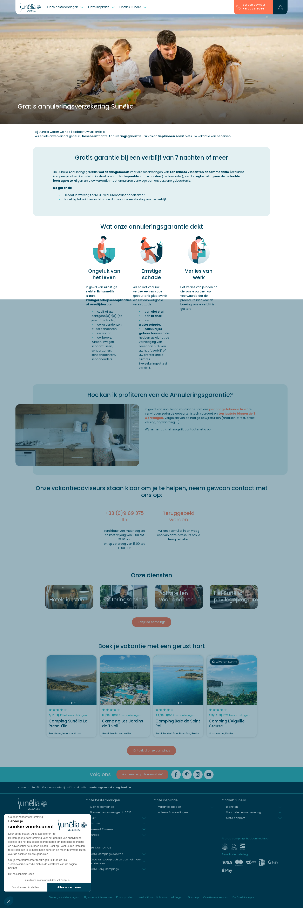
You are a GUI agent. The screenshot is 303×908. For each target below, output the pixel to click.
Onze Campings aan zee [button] (106, 854)
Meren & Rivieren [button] (101, 829)
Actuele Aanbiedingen (173, 812)
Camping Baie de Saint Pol (177, 723)
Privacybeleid (125, 897)
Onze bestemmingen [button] (63, 7)
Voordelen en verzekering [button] (243, 812)
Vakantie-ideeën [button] (169, 807)
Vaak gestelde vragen (64, 897)
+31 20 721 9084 (253, 8)
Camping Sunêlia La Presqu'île (68, 723)
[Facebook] (176, 774)
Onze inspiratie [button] (99, 7)
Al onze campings (102, 807)
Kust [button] (92, 818)
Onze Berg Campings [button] (104, 869)
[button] (9, 901)
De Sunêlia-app (243, 897)
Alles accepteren (69, 887)
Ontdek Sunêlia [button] (130, 7)
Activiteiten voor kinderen (176, 596)
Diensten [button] (232, 807)
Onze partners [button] (235, 818)
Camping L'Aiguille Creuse (227, 723)
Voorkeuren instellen (25, 887)
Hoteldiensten (66, 599)
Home (22, 787)
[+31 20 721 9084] (238, 7)
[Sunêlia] (30, 7)
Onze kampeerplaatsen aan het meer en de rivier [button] (115, 861)
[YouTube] (209, 774)
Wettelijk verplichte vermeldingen (161, 897)
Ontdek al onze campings (151, 750)
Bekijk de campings (151, 622)
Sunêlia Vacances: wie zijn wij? (52, 787)
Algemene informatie (97, 897)
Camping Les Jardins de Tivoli (122, 723)
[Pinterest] (187, 774)
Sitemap (193, 897)
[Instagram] (198, 774)
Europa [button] (95, 835)
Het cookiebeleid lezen (21, 874)
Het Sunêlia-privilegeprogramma (235, 596)
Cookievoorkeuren (215, 897)
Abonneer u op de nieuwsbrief (142, 774)
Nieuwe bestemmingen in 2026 (111, 812)
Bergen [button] (95, 823)
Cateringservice (124, 599)
